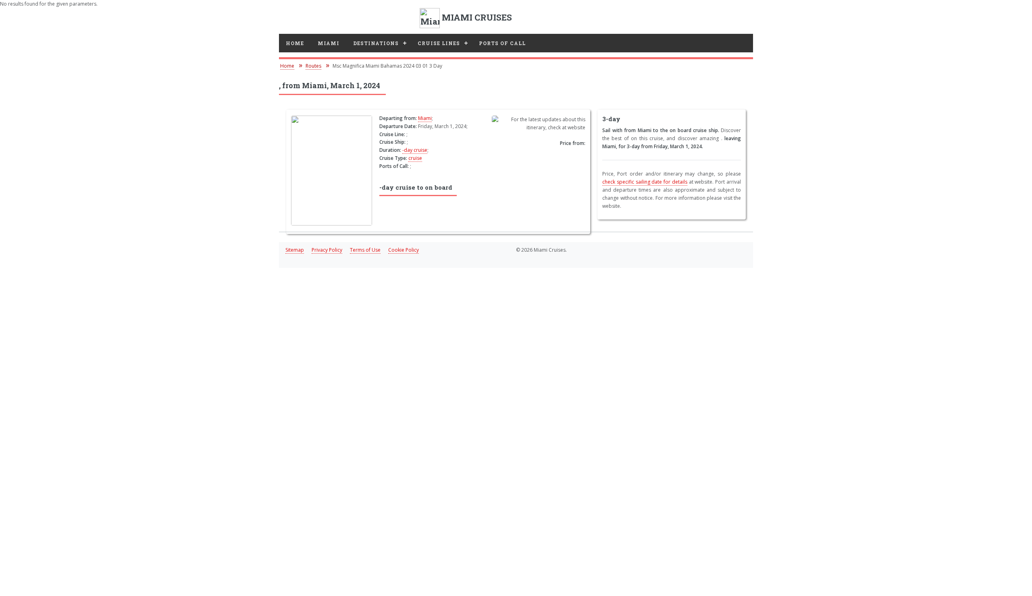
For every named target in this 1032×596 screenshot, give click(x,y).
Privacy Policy (327, 249)
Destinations (376, 43)
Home (295, 43)
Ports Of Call (502, 43)
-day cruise (414, 150)
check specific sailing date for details (644, 181)
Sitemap (294, 249)
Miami (328, 43)
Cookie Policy (403, 249)
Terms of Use (365, 249)
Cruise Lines (439, 43)
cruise (415, 158)
